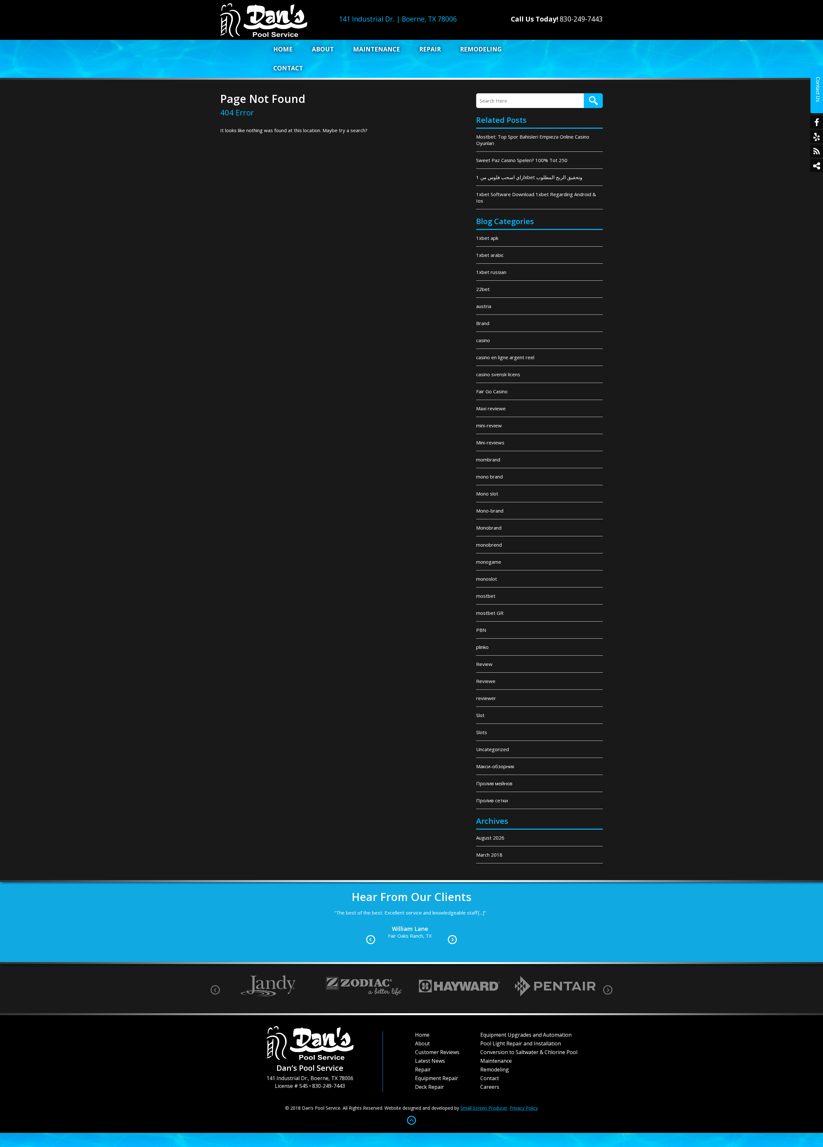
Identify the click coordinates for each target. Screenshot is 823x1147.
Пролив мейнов (494, 783)
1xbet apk (487, 238)
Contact (288, 68)
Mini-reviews (490, 442)
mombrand (488, 459)
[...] (528, 920)
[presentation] (215, 990)
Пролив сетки (492, 800)
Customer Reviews (437, 1052)
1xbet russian (491, 272)
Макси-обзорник (495, 766)
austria (483, 306)
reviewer (486, 698)
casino (483, 340)
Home (283, 49)
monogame (488, 562)
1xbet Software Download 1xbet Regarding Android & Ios (536, 197)
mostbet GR (489, 613)
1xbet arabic (490, 255)
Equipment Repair (436, 1078)
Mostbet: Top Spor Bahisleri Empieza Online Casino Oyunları (532, 139)
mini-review (489, 425)
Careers (489, 1086)
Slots (481, 732)
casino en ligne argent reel (505, 357)
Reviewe (485, 681)
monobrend (489, 545)
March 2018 (489, 854)
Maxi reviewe (491, 408)
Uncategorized (492, 749)
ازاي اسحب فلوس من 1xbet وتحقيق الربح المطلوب (529, 177)
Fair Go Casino (492, 391)
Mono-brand (489, 510)
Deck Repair (429, 1086)
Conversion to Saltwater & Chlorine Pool (528, 1052)
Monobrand (489, 527)
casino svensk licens (498, 374)
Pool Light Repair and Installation (520, 1043)
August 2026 (490, 837)
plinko (482, 647)
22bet (483, 289)
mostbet (485, 596)
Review (484, 664)
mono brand (489, 476)
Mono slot (487, 493)
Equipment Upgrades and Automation (526, 1034)
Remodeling (481, 49)
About (323, 49)
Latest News (430, 1060)
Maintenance (376, 49)
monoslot (486, 579)
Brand (482, 323)
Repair (430, 49)
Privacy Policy (524, 1108)
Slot (480, 715)
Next (452, 939)
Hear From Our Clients (411, 896)
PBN (481, 630)
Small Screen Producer (483, 1108)
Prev (370, 939)
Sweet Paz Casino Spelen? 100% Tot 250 (521, 160)
